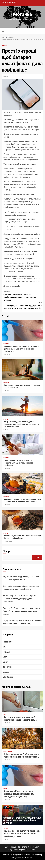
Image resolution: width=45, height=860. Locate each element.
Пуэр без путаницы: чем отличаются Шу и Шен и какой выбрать (22, 520)
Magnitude (16, 857)
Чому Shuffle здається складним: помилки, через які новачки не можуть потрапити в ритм (22, 406)
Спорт (5, 662)
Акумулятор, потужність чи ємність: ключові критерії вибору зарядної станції (22, 622)
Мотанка (22, 14)
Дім (4, 646)
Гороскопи (7, 642)
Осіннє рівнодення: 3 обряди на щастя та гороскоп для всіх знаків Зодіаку (21, 587)
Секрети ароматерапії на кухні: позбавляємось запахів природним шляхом (19, 295)
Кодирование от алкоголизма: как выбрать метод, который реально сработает (22, 444)
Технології (7, 667)
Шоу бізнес (8, 677)
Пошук (7, 551)
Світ (5, 657)
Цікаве (6, 672)
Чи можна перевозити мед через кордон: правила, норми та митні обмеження (22, 483)
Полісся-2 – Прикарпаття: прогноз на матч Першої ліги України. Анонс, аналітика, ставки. (21, 611)
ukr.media (16, 286)
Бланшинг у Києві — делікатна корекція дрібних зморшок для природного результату (22, 330)
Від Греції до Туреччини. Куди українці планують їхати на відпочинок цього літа (23, 305)
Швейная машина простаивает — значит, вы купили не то (22, 369)
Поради (4, 45)
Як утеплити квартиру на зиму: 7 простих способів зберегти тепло (21, 578)
